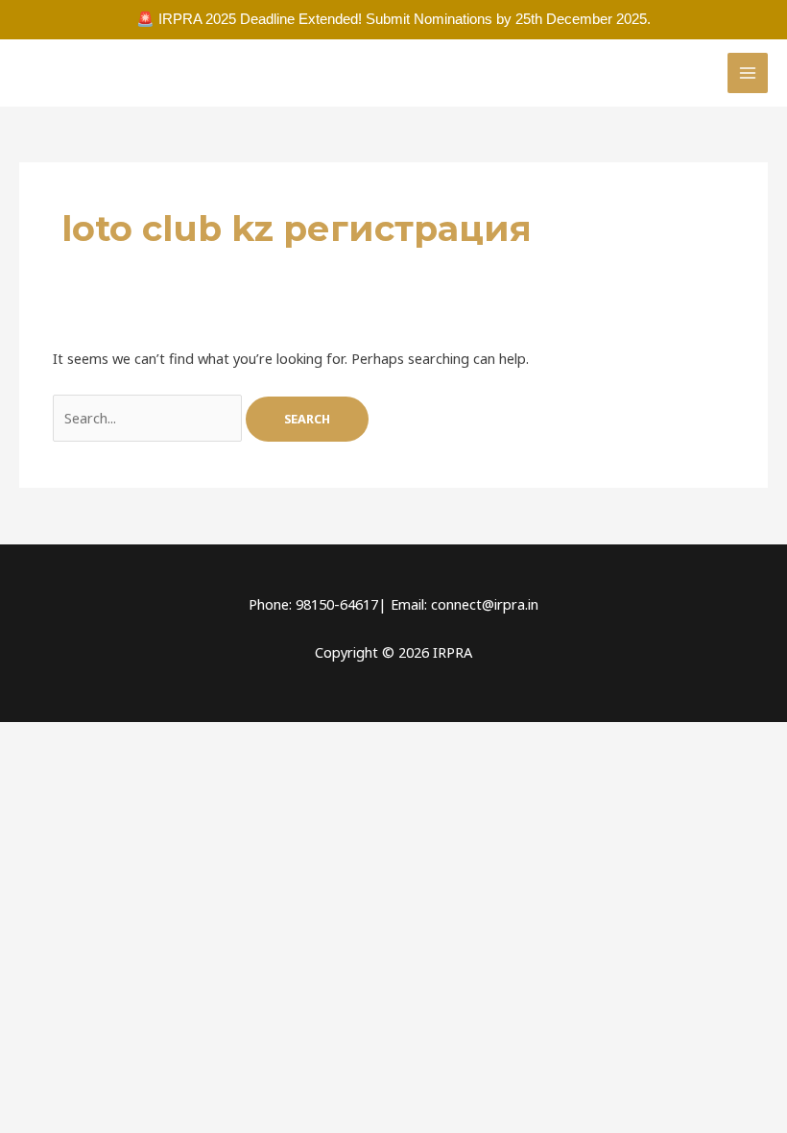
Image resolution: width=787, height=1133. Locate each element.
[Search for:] (149, 417)
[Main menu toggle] (747, 73)
